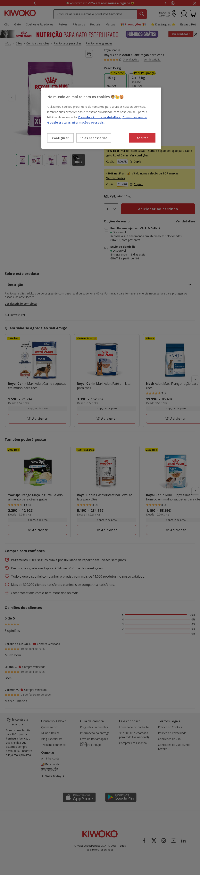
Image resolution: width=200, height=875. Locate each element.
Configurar (60, 138)
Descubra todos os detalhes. (99, 117)
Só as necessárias (94, 138)
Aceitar (142, 138)
